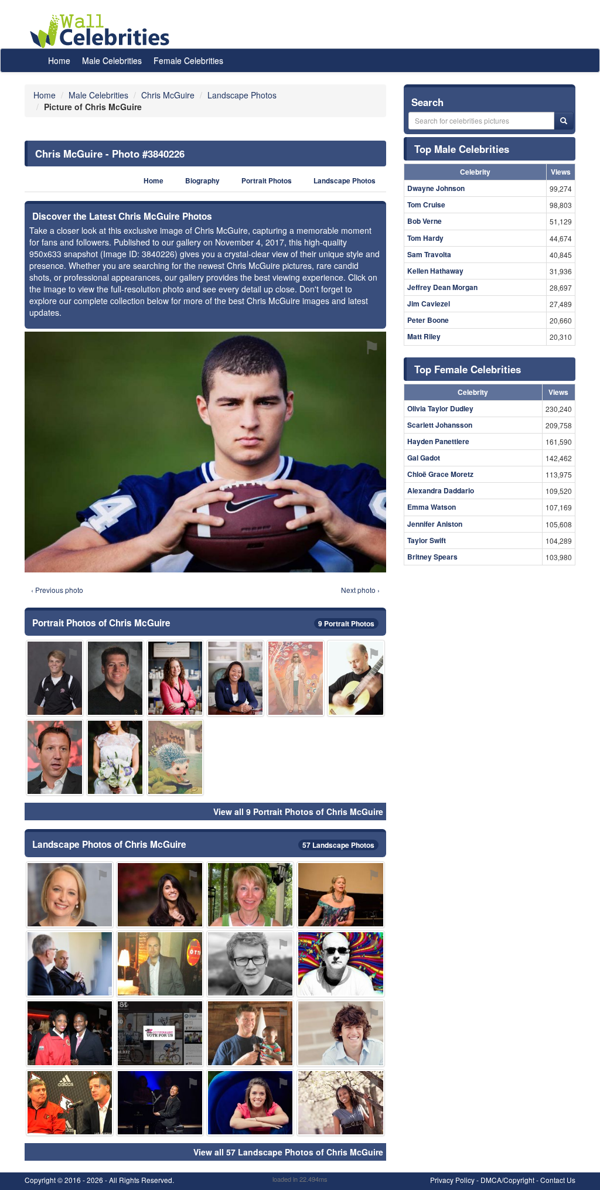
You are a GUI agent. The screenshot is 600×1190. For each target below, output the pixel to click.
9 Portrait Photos (346, 623)
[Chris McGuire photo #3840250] (175, 678)
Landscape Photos (344, 181)
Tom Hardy (425, 238)
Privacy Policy (452, 1180)
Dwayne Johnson (436, 188)
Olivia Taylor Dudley (440, 408)
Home (59, 60)
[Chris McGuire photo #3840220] (250, 963)
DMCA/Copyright (507, 1180)
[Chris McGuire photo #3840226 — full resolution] (205, 452)
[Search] (564, 120)
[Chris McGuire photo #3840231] (70, 1102)
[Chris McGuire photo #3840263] (115, 757)
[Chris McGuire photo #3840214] (70, 963)
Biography (202, 181)
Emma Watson (431, 507)
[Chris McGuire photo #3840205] (115, 678)
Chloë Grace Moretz (440, 474)
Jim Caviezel (428, 303)
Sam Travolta (429, 254)
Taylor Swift (426, 540)
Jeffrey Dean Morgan (442, 287)
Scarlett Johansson (439, 425)
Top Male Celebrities (461, 149)
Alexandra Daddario (440, 490)
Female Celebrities (188, 60)
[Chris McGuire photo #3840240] (235, 678)
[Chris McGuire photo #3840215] (70, 894)
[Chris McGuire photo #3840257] (70, 1033)
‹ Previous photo (57, 590)
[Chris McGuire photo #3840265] (160, 1033)
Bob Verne (424, 221)
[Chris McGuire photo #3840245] (340, 963)
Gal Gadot (423, 457)
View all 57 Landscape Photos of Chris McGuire (288, 1152)
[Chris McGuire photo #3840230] (340, 1033)
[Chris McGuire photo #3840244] (340, 894)
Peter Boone (428, 320)
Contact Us (557, 1180)
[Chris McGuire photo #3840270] (175, 757)
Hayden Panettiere (438, 441)
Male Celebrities (112, 60)
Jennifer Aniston (434, 524)
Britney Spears (432, 556)
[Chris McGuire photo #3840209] (250, 894)
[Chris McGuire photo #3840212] (250, 1033)
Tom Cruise (426, 204)
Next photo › (360, 590)
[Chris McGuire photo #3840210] (250, 1102)
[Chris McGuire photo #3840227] (55, 757)
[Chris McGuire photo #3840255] (160, 1102)
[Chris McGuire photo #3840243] (356, 678)
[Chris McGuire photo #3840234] (340, 1102)
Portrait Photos (266, 181)
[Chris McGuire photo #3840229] (55, 678)
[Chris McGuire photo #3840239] (296, 678)
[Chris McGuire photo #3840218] (160, 963)
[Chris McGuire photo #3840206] (160, 894)
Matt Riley (424, 336)
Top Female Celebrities (467, 369)
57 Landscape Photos (338, 845)
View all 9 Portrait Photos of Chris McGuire (298, 811)
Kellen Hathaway (435, 270)
